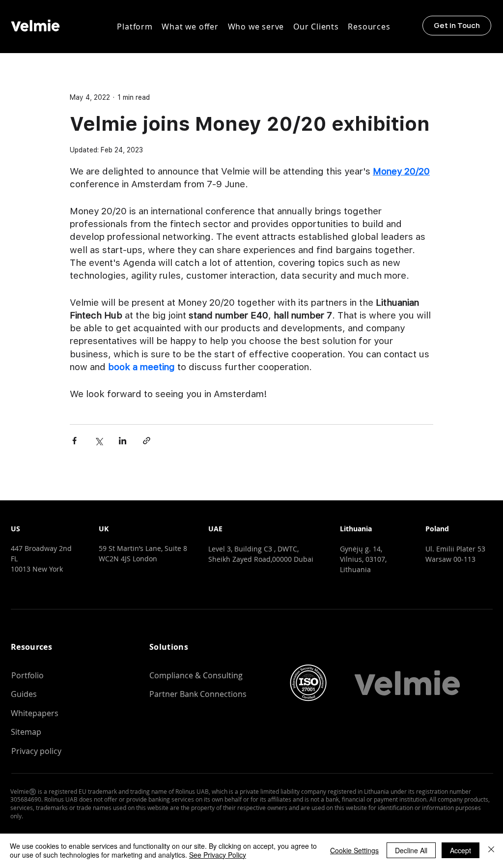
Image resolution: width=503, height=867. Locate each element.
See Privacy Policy (217, 855)
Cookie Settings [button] (354, 850)
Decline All (411, 850)
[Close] (491, 850)
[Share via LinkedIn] (122, 440)
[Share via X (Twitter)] (98, 440)
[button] (134, 26)
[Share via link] (146, 440)
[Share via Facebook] (74, 440)
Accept (460, 850)
